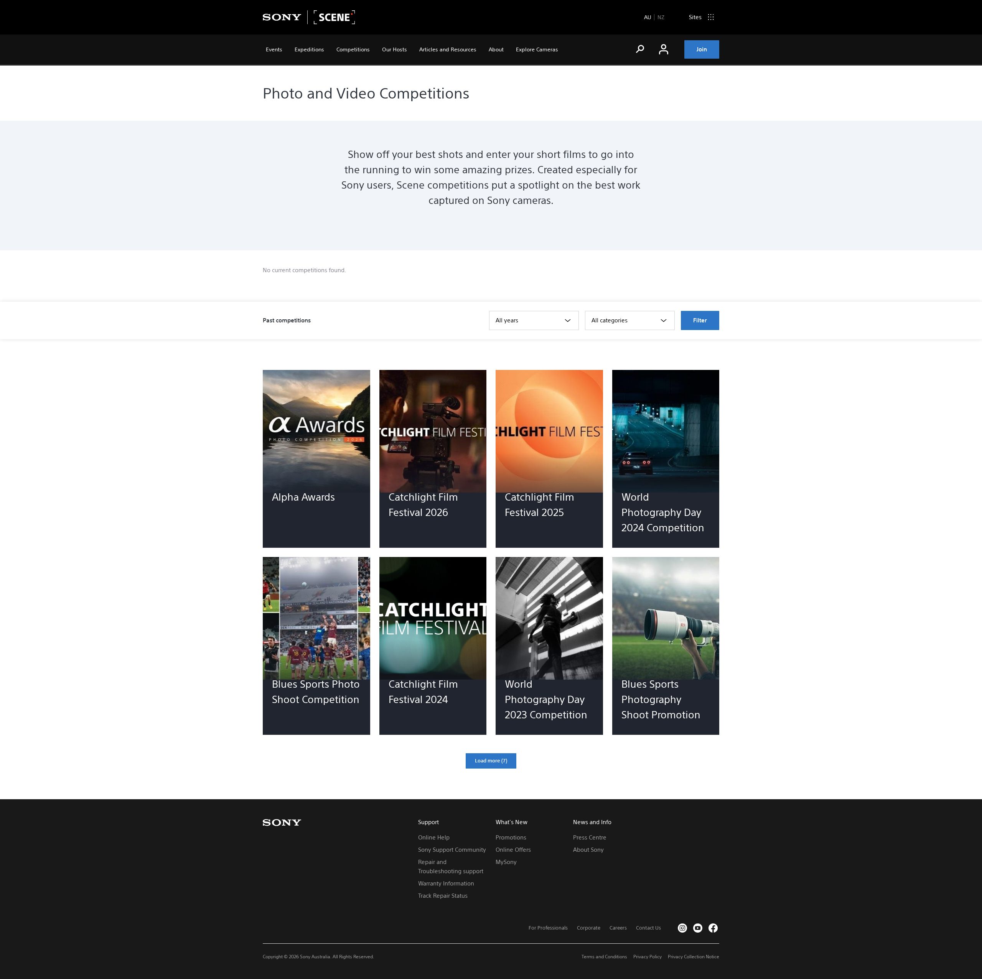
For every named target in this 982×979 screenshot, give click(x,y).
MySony (506, 862)
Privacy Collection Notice (693, 956)
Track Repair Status (443, 895)
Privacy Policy (647, 956)
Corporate (588, 928)
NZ (660, 17)
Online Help (434, 837)
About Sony (588, 849)
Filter (700, 320)
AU (647, 17)
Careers (618, 928)
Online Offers (513, 849)
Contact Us (648, 928)
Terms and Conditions (604, 956)
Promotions (511, 837)
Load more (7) (491, 760)
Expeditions (309, 49)
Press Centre (589, 837)
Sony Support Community (452, 849)
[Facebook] (713, 928)
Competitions (353, 49)
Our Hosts (394, 49)
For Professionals (548, 928)
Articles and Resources (447, 49)
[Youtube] (698, 928)
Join (702, 49)
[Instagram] (682, 928)
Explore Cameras (537, 49)
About (496, 49)
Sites (695, 17)
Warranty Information (446, 883)
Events (274, 49)
